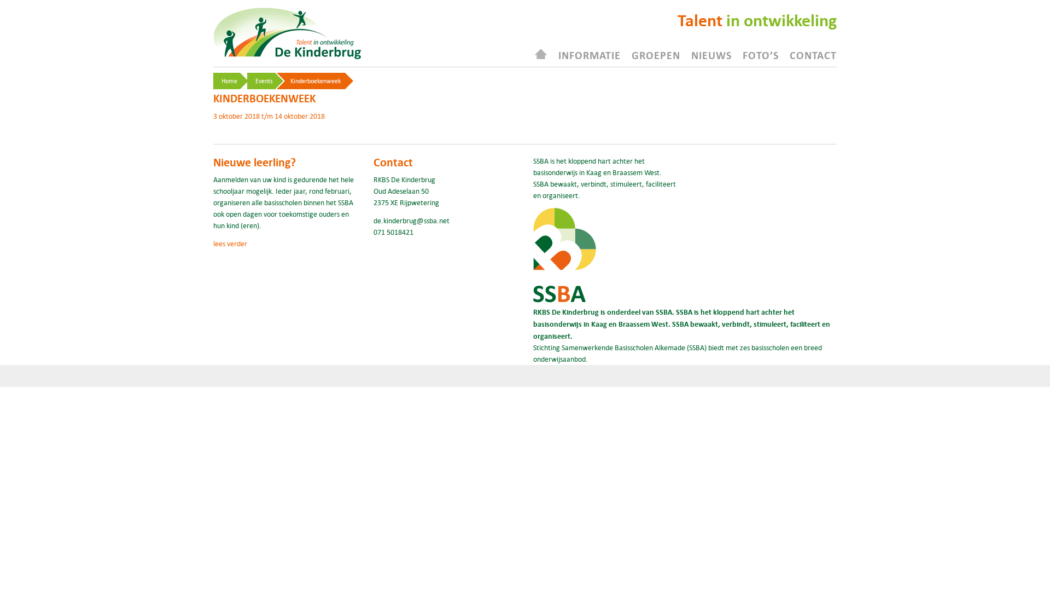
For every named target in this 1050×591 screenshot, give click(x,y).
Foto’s (761, 55)
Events (264, 81)
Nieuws (711, 55)
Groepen (656, 55)
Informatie (589, 55)
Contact (813, 55)
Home (229, 81)
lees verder (230, 243)
